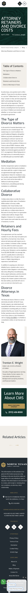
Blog (23, 47)
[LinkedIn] (14, 527)
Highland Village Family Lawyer (14, 513)
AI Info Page (14, 552)
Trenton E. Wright (19, 34)
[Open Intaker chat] (9, 592)
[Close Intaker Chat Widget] (26, 577)
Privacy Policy (14, 538)
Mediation (6, 74)
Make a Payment (14, 568)
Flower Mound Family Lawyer (14, 515)
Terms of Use (14, 541)
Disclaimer (14, 545)
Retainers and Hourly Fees (11, 81)
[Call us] (19, 3)
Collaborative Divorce (10, 77)
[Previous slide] (10, 445)
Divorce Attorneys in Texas (11, 85)
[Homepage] (3, 3)
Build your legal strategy (14, 406)
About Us (14, 561)
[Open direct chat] (23, 577)
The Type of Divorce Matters (12, 71)
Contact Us (14, 572)
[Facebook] (7, 527)
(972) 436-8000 (12, 317)
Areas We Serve (14, 575)
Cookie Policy (14, 548)
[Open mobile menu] (24, 3)
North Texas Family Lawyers (10, 47)
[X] (20, 527)
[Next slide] (17, 445)
